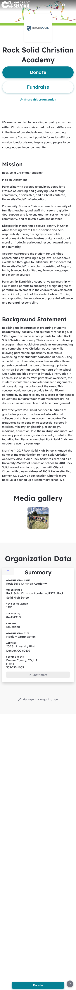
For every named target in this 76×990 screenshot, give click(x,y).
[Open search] (56, 4)
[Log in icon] (63, 4)
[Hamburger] (70, 4)
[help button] (70, 984)
